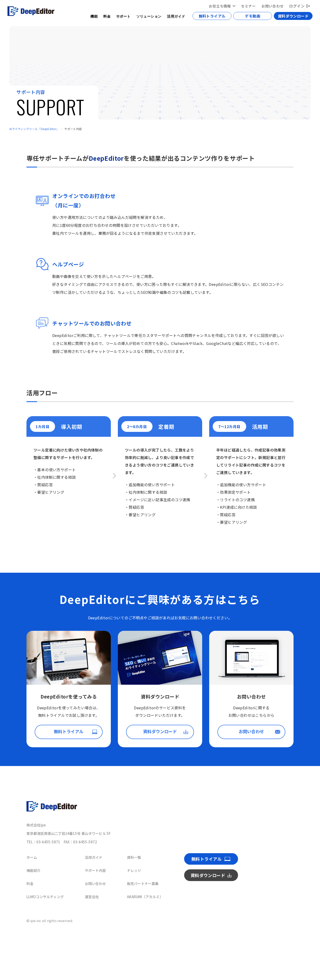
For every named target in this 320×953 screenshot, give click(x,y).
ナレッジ (134, 870)
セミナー (248, 6)
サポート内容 (95, 870)
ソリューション (149, 16)
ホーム (31, 857)
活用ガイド (176, 16)
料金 (107, 16)
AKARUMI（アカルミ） (145, 896)
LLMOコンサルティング (45, 896)
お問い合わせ (272, 6)
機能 (94, 16)
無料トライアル (212, 16)
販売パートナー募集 (143, 883)
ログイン (297, 6)
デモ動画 (252, 16)
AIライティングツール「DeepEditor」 (34, 129)
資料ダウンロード (293, 16)
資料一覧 (134, 857)
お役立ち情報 (220, 6)
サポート (123, 16)
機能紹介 (33, 870)
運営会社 (92, 896)
